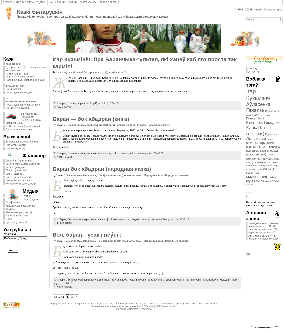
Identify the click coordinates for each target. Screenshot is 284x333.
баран (63, 103)
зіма (274, 162)
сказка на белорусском (164, 219)
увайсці (252, 68)
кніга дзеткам (120, 153)
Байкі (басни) (13, 89)
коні (260, 169)
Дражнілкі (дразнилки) (18, 160)
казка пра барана (101, 153)
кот (265, 169)
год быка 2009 (119, 279)
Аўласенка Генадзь (258, 107)
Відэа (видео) (30, 199)
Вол (106, 279)
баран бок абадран (79, 153)
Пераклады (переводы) (19, 92)
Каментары (275, 9)
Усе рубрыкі (10, 234)
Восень (257, 115)
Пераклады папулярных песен (23, 104)
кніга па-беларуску (141, 153)
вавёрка (274, 146)
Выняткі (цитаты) (15, 148)
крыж (249, 172)
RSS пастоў (148, 306)
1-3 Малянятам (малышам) (29, 115)
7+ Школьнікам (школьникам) (23, 126)
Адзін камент (64, 156)
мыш (256, 172)
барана (72, 103)
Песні (9, 98)
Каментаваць (64, 107)
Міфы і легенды (15, 173)
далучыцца (254, 71)
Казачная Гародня (262, 122)
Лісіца (250, 139)
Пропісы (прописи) (16, 222)
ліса (121, 219)
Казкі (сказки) (13, 63)
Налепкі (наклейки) (17, 215)
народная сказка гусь (177, 279)
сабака (275, 181)
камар (274, 165)
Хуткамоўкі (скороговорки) (21, 183)
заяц (260, 162)
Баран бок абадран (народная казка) (102, 169)
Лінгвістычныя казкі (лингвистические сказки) (20, 75)
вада (248, 151)
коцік (271, 169)
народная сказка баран (149, 279)
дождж (268, 158)
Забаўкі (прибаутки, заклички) (23, 163)
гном (272, 154)
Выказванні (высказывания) (22, 141)
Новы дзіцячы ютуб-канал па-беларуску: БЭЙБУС (263, 225)
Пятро (270, 139)
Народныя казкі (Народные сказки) (26, 79)
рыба (267, 181)
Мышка (261, 138)
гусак (131, 279)
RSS (240, 9)
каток (248, 169)
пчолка (145, 219)
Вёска (266, 115)
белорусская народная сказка (85, 219)
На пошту (256, 9)
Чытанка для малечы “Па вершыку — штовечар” (263, 231)
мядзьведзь (132, 219)
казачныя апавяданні (258, 165)
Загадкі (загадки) (15, 167)
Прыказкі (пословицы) (18, 177)
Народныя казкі (228, 279)
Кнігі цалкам (13, 70)
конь (254, 169)
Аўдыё (26, 195)
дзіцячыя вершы (254, 159)
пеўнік (57, 283)
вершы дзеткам (261, 150)
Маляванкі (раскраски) (19, 212)
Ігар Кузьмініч (98, 103)
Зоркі (261, 118)
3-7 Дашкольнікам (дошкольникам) (24, 121)
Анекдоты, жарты (16, 144)
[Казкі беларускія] (141, 38)
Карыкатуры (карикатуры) (20, 205)
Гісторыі (251, 118)
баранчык (82, 103)
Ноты (9, 218)
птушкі (250, 181)
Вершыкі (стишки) (16, 85)
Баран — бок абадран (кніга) (91, 119)
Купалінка (271, 134)
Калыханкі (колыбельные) (21, 101)
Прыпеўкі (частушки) (18, 107)
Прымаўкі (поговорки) (18, 180)
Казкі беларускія (40, 12)
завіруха (251, 162)
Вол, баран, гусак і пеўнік (87, 235)
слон (249, 184)
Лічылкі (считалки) (16, 170)
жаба (276, 158)
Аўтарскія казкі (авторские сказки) (26, 67)
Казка (114, 219)
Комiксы (10, 209)
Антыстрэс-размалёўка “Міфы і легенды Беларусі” (264, 237)
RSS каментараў (165, 306)
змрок (267, 162)
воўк (107, 219)
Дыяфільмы (13, 202)
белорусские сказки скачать (260, 145)
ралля (260, 181)
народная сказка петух (204, 279)
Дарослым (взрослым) (19, 129)
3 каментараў (64, 222)
